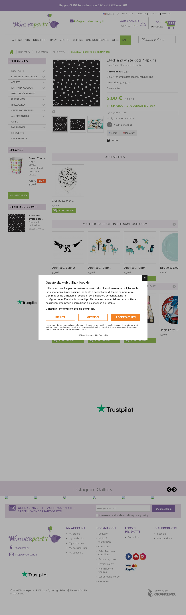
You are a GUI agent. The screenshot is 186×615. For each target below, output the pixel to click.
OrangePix (103, 335)
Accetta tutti (126, 317)
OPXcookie (83, 335)
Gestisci (93, 317)
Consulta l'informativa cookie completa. (70, 308)
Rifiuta (60, 317)
